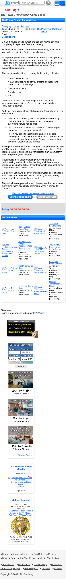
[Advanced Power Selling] (41, 233)
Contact (58, 568)
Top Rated (39, 554)
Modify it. (42, 313)
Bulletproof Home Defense (55, 263)
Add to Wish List (47, 197)
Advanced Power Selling (55, 225)
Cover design (40, 564)
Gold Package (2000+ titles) (20, 324)
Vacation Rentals (25, 455)
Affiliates (46, 568)
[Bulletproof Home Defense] (41, 272)
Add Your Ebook (27, 558)
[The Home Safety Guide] (10, 292)
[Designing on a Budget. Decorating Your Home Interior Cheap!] (10, 256)
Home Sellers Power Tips (24, 228)
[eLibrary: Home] (11, 3)
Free (13, 558)
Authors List (8, 564)
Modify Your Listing (49, 558)
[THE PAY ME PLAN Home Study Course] (41, 253)
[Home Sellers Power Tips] (10, 233)
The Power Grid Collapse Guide (20, 483)
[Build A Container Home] (10, 272)
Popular (52, 554)
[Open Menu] (57, 3)
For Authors (24, 564)
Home (5, 554)
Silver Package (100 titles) (19, 328)
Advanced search (21, 554)
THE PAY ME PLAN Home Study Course (55, 247)
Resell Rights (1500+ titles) (20, 332)
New (4, 558)
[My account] (63, 3)
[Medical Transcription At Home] (41, 294)
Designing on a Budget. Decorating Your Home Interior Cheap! (25, 246)
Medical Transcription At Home (55, 284)
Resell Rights (31, 568)
